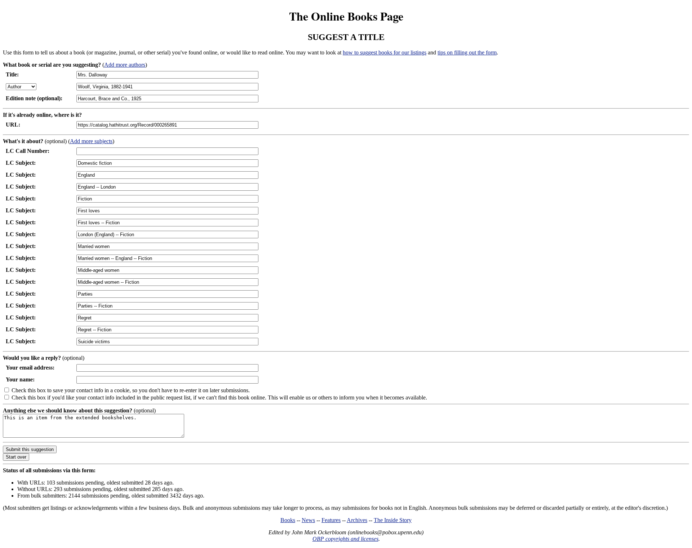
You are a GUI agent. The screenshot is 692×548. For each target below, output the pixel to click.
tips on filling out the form (467, 52)
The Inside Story (393, 520)
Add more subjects (91, 141)
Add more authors (124, 65)
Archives (357, 520)
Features (331, 520)
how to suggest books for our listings (384, 52)
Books (287, 520)
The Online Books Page (346, 16)
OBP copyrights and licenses (345, 539)
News (308, 520)
